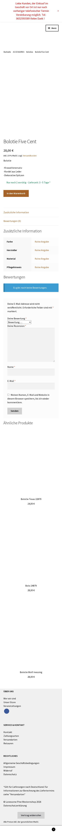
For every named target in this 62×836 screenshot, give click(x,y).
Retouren (8, 743)
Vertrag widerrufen (31, 815)
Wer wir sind (9, 698)
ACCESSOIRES (18, 52)
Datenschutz (10, 774)
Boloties (29, 52)
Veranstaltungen (12, 705)
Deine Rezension (16, 325)
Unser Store (9, 702)
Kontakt (7, 732)
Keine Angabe (42, 241)
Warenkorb (47, 828)
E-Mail (11, 380)
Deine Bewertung (17, 318)
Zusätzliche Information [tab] (16, 212)
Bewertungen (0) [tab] (12, 220)
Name (11, 366)
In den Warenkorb (16, 193)
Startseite (7, 52)
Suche (31, 831)
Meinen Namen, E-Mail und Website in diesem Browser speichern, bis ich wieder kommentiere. (28, 398)
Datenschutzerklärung (15, 805)
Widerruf (7, 770)
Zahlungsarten (11, 735)
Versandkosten (30, 155)
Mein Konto (10, 831)
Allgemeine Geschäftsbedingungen (21, 763)
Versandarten (10, 739)
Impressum (9, 766)
